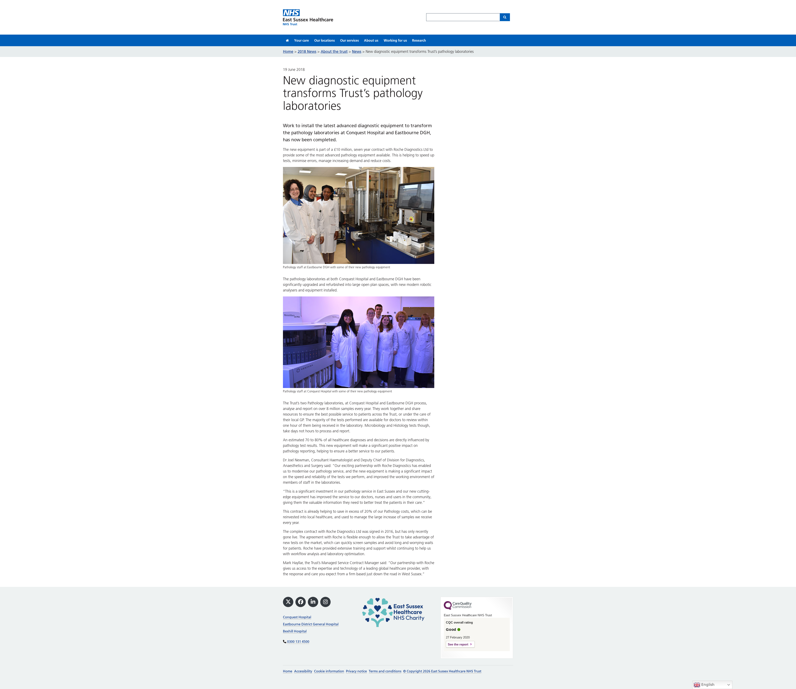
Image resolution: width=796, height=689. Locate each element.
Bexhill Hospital (295, 631)
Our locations (324, 40)
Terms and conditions (385, 671)
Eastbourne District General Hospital (311, 624)
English (707, 684)
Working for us (395, 40)
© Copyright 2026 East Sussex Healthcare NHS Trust (442, 671)
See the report (458, 644)
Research (419, 40)
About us (371, 40)
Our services (349, 40)
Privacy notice (356, 671)
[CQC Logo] (458, 608)
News (356, 51)
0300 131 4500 (298, 641)
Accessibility (303, 671)
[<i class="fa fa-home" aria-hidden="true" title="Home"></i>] (287, 40)
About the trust (334, 51)
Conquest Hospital (297, 617)
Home (287, 671)
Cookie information (329, 671)
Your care (301, 40)
